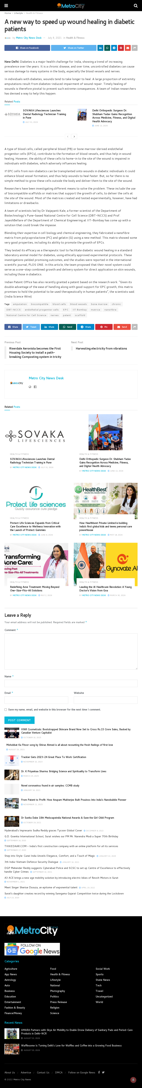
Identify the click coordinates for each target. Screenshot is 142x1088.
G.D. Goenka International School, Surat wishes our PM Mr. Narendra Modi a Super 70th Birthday (61, 836)
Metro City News (22, 1079)
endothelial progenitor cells (42, 309)
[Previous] (67, 136)
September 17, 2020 (16, 850)
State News (103, 980)
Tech (99, 985)
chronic (116, 304)
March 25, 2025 (31, 776)
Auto (7, 985)
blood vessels (78, 304)
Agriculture (10, 969)
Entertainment (12, 1002)
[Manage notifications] (133, 1080)
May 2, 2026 (46, 595)
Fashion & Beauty (14, 1007)
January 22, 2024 (107, 856)
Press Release (58, 1002)
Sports (100, 974)
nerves (55, 315)
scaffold (80, 315)
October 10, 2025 (32, 737)
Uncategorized (104, 996)
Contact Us (43, 1072)
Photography (57, 991)
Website (79, 693)
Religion (54, 1007)
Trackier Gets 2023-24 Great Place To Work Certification (53, 757)
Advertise (26, 1072)
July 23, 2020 (12, 897)
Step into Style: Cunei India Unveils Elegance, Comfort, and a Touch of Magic (49, 856)
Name (9, 676)
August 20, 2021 (16, 749)
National (55, 985)
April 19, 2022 (88, 887)
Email (8, 693)
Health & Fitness (34, 13)
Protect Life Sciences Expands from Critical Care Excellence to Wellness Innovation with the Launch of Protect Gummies (35, 526)
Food (53, 969)
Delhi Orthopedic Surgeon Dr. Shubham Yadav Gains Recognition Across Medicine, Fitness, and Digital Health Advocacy (113, 116)
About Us (9, 1072)
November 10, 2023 (33, 761)
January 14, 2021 (31, 790)
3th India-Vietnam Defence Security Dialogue (31, 862)
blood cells (59, 304)
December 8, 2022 (94, 830)
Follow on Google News (81, 1072)
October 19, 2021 (32, 822)
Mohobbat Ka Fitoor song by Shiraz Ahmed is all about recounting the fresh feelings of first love (59, 744)
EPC (65, 309)
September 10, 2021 (42, 872)
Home (7, 13)
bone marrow (99, 304)
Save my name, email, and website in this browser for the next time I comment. (54, 709)
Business (9, 991)
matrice (95, 309)
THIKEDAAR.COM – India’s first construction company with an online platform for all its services (61, 846)
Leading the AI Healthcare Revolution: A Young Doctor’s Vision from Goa (105, 588)
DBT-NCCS (13, 309)
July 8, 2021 (55, 37)
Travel (99, 991)
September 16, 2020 (16, 840)
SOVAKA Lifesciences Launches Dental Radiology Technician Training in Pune (44, 114)
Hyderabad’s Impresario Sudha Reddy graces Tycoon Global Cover (43, 830)
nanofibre (110, 309)
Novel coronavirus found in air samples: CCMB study (50, 785)
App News (10, 974)
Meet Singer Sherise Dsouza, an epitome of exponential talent (40, 887)
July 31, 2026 (31, 122)
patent (67, 315)
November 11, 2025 (33, 804)
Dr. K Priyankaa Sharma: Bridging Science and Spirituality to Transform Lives (63, 771)
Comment (11, 630)
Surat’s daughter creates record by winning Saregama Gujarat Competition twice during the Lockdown (64, 893)
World (99, 1002)
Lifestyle (18, 13)
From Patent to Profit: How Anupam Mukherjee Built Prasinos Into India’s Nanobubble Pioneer (73, 799)
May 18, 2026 (115, 534)
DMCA (58, 1072)
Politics (54, 996)
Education (10, 996)
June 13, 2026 (101, 125)
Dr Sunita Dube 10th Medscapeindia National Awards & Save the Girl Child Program (67, 817)
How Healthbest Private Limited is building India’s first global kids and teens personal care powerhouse (105, 526)
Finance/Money (13, 1013)
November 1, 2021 (15, 881)
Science (54, 1013)
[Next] (74, 136)
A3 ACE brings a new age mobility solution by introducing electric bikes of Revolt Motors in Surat (61, 878)
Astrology (10, 980)
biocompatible (39, 304)
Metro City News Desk (29, 37)
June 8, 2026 (46, 534)
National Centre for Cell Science (26, 315)
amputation (20, 304)
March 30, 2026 (117, 595)
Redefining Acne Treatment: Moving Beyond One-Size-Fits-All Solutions (34, 588)
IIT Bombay (80, 309)
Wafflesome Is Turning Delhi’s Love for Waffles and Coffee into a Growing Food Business (71, 1045)
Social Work (103, 969)
